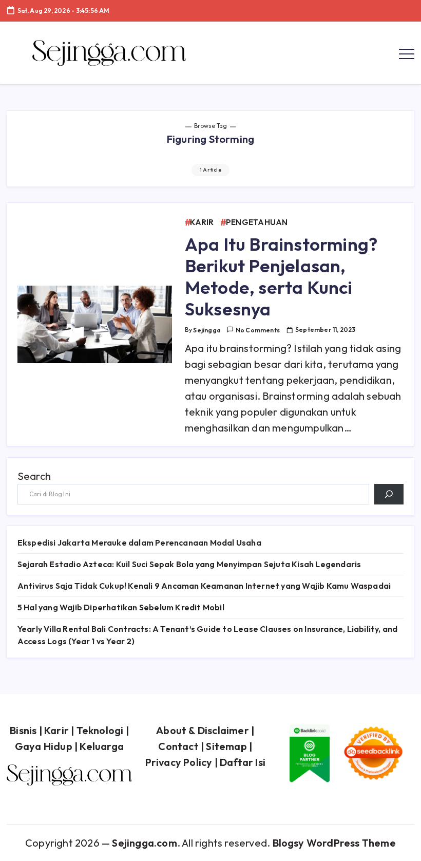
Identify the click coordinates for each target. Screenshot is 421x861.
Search (34, 476)
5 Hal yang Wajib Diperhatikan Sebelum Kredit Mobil (120, 607)
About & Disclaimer (202, 730)
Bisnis (23, 730)
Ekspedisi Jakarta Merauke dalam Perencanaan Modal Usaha (139, 542)
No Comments (258, 330)
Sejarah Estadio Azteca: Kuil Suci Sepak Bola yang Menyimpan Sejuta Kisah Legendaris (189, 564)
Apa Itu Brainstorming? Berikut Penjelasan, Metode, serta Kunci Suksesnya (281, 276)
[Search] (389, 494)
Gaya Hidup (43, 746)
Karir (56, 730)
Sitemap (226, 746)
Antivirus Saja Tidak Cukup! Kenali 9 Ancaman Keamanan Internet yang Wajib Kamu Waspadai (204, 586)
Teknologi (100, 730)
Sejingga (206, 330)
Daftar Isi (242, 762)
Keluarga (102, 746)
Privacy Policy (179, 762)
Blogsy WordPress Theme (334, 842)
